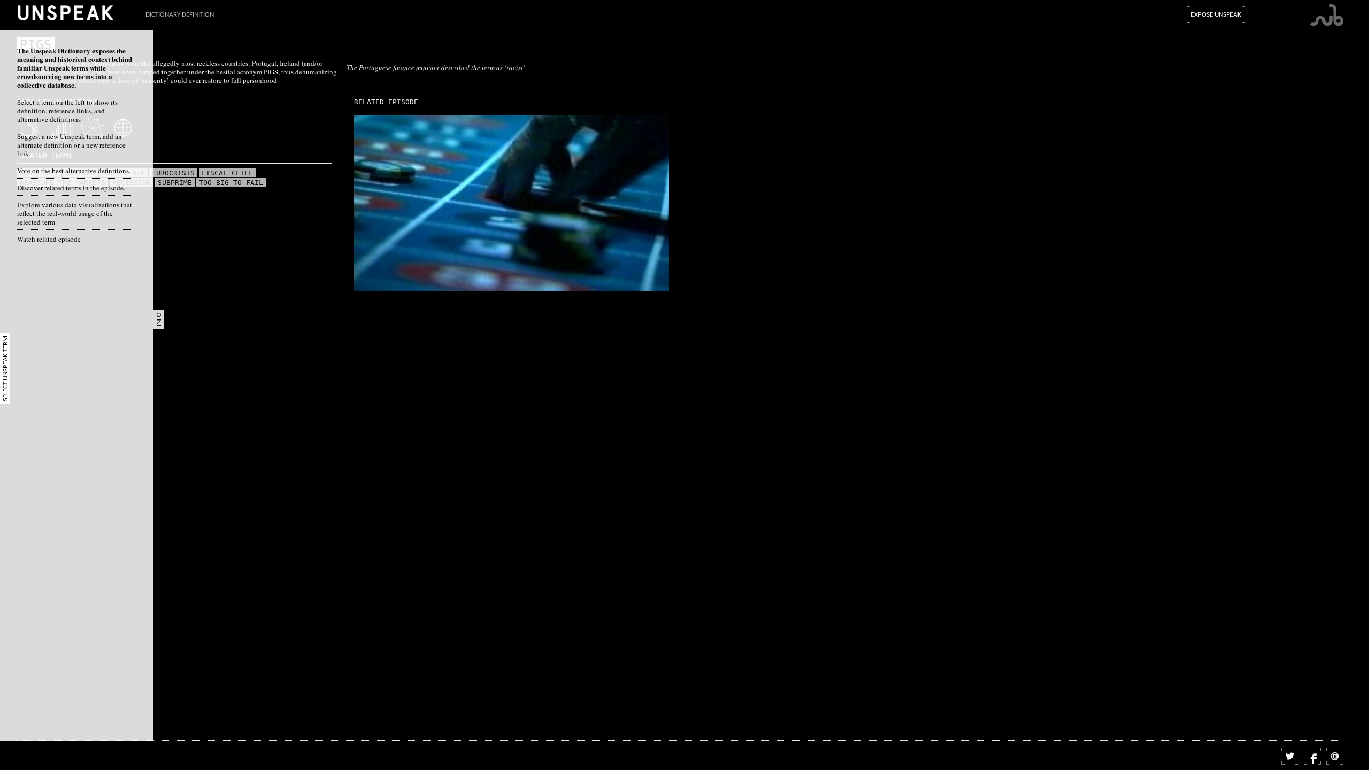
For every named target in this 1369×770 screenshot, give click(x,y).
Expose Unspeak (1216, 14)
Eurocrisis (173, 173)
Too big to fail (231, 183)
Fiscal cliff (227, 173)
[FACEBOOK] (1312, 756)
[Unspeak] (65, 12)
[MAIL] (1334, 756)
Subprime (175, 183)
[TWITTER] (1289, 756)
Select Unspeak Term (5, 368)
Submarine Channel (1326, 15)
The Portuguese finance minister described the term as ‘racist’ (436, 67)
